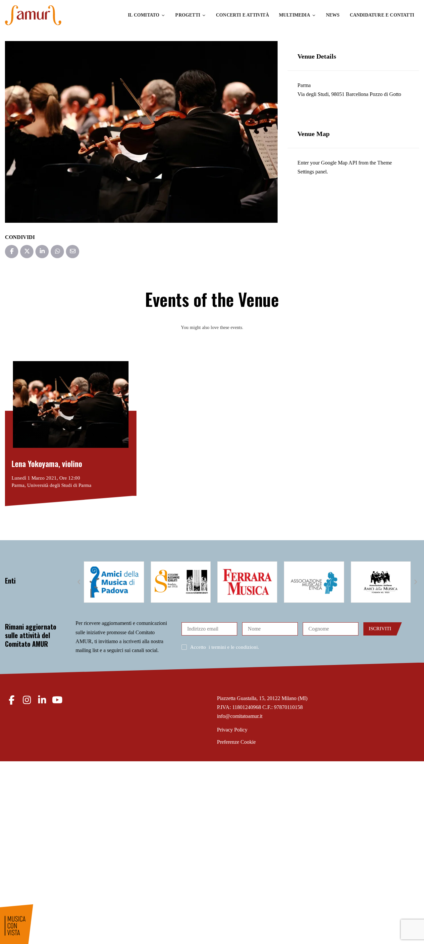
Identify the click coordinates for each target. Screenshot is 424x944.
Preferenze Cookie (236, 742)
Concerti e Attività (242, 15)
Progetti (187, 15)
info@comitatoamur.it (239, 716)
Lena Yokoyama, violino (47, 463)
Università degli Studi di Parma (59, 485)
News (333, 15)
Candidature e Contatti (382, 15)
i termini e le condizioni (233, 647)
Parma (304, 85)
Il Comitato (143, 15)
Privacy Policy (232, 729)
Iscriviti (380, 628)
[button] (79, 582)
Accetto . (224, 647)
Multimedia (294, 15)
